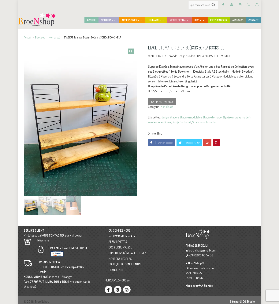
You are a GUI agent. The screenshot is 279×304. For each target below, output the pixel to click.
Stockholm (198, 122)
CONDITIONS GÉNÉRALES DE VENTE (129, 253)
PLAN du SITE (116, 270)
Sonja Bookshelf (182, 122)
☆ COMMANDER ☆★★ (122, 236)
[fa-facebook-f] (108, 289)
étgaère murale (231, 117)
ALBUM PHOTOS (118, 242)
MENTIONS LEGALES (120, 259)
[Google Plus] (231, 5)
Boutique (40, 37)
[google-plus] (117, 289)
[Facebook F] (223, 5)
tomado (211, 122)
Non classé (54, 37)
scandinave (164, 122)
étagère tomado (212, 117)
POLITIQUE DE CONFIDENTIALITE (127, 264)
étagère (174, 117)
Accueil (28, 37)
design (165, 117)
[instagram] (127, 289)
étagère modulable (191, 117)
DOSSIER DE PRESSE (120, 247)
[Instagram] (240, 5)
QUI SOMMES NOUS (119, 230)
